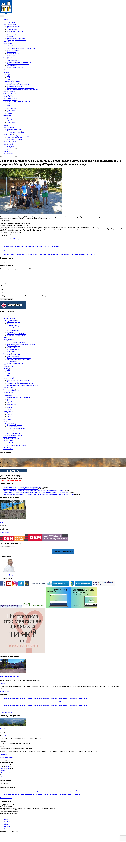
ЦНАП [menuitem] (5, 69)
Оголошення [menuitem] (7, 124)
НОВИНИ (12, 239)
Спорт (18, 239)
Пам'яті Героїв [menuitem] (7, 21)
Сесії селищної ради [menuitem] (13, 60)
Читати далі (3, 754)
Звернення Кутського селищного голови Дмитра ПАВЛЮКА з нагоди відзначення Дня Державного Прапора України (38, 494)
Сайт (1, 292)
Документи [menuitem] (6, 57)
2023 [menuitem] (8, 79)
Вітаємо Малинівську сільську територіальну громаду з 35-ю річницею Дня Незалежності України (33, 490)
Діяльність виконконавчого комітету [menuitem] (18, 64)
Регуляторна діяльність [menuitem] (10, 83)
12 (5, 768)
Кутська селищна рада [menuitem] (14, 131)
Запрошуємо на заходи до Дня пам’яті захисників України (20, 489)
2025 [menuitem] (8, 76)
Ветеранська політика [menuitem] (10, 98)
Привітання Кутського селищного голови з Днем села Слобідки (22, 487)
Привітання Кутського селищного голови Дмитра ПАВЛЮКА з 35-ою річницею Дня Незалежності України (35, 492)
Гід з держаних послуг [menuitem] (13, 95)
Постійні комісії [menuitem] (11, 52)
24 (1, 773)
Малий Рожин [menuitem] (11, 110)
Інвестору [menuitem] (6, 826)
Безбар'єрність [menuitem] (8, 134)
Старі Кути (3, 729)
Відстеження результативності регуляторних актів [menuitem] (22, 89)
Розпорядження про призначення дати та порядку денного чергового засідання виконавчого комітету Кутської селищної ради (45, 698)
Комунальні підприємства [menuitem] (11, 143)
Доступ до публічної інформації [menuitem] (16, 40)
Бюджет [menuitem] (5, 823)
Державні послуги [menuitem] (8, 93)
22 (10, 771)
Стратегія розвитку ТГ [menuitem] (10, 91)
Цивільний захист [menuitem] (8, 96)
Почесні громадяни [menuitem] (9, 23)
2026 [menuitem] (8, 74)
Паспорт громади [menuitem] (8, 144)
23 (12, 771)
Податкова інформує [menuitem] (13, 35)
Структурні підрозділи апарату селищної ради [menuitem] (21, 48)
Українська (6, 546)
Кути (1, 522)
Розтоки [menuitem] (9, 112)
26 (5, 773)
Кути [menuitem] (8, 103)
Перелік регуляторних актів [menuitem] (15, 86)
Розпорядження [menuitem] (12, 65)
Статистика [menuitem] (10, 33)
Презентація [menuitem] (11, 55)
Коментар (3, 283)
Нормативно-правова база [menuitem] (15, 67)
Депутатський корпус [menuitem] (13, 50)
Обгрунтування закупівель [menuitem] (18, 132)
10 (1, 768)
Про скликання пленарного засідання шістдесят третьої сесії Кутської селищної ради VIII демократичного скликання (41, 702)
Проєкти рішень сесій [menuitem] (13, 59)
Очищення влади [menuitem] (12, 29)
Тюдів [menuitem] (9, 107)
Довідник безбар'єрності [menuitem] (14, 139)
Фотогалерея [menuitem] (7, 115)
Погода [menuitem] (5, 828)
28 (9, 773)
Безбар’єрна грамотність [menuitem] (14, 138)
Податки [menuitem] (6, 72)
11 (3, 768)
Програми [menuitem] (10, 36)
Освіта (3, 683)
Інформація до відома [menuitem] (13, 26)
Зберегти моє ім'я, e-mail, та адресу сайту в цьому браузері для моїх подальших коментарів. (30, 296)
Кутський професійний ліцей (9, 676)
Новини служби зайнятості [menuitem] (15, 31)
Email (2, 289)
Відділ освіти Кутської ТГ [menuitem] (14, 129)
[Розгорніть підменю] (11, 57)
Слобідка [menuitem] (9, 113)
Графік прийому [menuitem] (8, 153)
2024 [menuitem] (8, 77)
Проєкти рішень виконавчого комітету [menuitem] (19, 62)
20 (7, 771)
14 (9, 768)
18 (3, 771)
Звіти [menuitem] (8, 28)
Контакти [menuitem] (6, 151)
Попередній (6, 242)
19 (5, 771)
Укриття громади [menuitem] (8, 146)
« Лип (1, 777)
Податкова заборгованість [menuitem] (11, 81)
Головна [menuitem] (5, 19)
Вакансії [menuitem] (5, 126)
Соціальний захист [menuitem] (9, 148)
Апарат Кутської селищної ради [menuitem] (16, 47)
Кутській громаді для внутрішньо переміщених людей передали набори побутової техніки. (31, 246)
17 (1, 771)
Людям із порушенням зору (64, 551)
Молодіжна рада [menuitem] (8, 71)
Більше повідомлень (6, 757)
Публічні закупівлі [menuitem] (8, 127)
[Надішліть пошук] (16, 156)
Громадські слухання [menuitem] (9, 141)
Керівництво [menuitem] (11, 45)
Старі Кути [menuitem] (10, 105)
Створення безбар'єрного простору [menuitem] (18, 136)
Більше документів (6, 712)
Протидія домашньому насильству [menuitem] (17, 150)
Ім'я (1, 286)
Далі (4, 250)
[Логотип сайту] (6, 14)
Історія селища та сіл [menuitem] (9, 100)
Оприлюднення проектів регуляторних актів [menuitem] (20, 88)
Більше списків (4, 691)
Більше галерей (4, 532)
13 (7, 768)
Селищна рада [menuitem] (7, 43)
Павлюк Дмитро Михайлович (12, 575)
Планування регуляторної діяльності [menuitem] (18, 84)
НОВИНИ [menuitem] (6, 41)
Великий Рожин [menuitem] (11, 108)
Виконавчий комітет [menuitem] (13, 53)
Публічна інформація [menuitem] (9, 24)
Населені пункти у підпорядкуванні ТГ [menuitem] (18, 101)
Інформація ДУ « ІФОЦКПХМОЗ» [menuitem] (16, 38)
